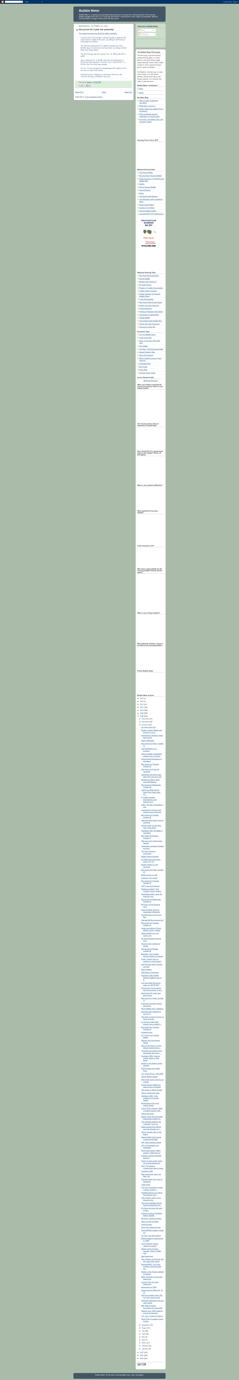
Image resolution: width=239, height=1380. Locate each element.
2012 (142, 704)
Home (104, 92)
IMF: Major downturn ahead (151, 1142)
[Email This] (80, 85)
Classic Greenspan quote (150, 1093)
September (146, 1325)
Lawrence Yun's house (149, 878)
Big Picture (143, 367)
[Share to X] (84, 85)
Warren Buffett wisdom (149, 1077)
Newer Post (79, 92)
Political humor (146, 1225)
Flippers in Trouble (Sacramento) (151, 288)
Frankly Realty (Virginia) (148, 291)
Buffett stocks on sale (149, 875)
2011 (142, 707)
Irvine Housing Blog (146, 299)
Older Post (128, 92)
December (146, 719)
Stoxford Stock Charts (147, 373)
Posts (142, 30)
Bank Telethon (146, 970)
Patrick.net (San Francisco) (149, 306)
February (145, 1346)
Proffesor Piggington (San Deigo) (151, 312)
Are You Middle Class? (147, 335)
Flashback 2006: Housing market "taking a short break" (150, 1058)
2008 (142, 716)
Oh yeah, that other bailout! (151, 1236)
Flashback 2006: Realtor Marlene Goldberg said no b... (151, 978)
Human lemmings (147, 1114)
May (143, 1337)
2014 (142, 698)
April (144, 1340)
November (146, 722)
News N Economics (146, 355)
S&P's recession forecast (150, 886)
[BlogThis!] (82, 85)
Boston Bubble (144, 279)
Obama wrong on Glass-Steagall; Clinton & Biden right (151, 1251)
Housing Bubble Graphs (147, 211)
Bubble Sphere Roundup (150, 857)
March (144, 1343)
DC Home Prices (145, 285)
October (145, 725)
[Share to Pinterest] (89, 85)
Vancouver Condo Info (147, 327)
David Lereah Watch (146, 205)
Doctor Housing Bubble (147, 187)
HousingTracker (145, 190)
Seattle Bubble (144, 318)
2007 (142, 1352)
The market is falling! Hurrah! (151, 1090)
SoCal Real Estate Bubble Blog (150, 321)
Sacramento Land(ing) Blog (149, 315)
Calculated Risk (145, 364)
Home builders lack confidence (152, 1009)
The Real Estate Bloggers (148, 196)
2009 (142, 713)
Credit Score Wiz (145, 338)
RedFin (141, 184)
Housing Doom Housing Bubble (150, 176)
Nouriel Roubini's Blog (147, 352)
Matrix (141, 193)
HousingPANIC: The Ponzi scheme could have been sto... (151, 1267)
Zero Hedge (143, 346)
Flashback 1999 (147, 1171)
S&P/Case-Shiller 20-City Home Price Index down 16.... (150, 792)
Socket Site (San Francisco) (149, 324)
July (143, 1331)
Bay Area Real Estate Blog (149, 276)
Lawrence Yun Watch (146, 208)
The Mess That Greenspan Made (151, 349)
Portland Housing (145, 308)
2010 (142, 710)
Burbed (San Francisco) (147, 282)
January (145, 1349)
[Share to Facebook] (87, 85)
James (89, 82)
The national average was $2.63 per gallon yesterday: (98, 33)
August (144, 1328)
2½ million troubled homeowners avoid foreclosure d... (149, 800)
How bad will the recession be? (152, 920)
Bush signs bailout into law (151, 1227)
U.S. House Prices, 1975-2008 (152, 1074)
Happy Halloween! (147, 741)
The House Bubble (146, 173)
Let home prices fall (148, 727)
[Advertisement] (148, 131)
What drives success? (147, 106)
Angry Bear (143, 370)
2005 (142, 1358)
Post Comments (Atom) (93, 97)
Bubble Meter (89, 10)
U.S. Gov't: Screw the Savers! (152, 1316)
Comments (144, 34)
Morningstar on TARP (149, 1287)
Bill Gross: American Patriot (151, 1219)
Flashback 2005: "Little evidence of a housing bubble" (150, 1098)
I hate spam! (145, 1185)
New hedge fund (147, 1256)
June (144, 1334)
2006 (142, 1355)
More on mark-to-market (150, 1222)
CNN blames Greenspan (150, 972)
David (141, 89)
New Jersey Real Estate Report (150, 302)
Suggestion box (146, 1032)
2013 (142, 701)
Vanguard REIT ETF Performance (151, 214)
